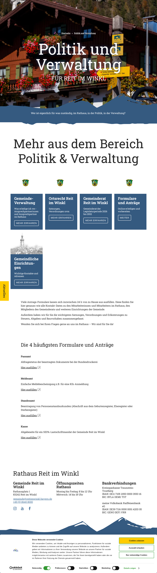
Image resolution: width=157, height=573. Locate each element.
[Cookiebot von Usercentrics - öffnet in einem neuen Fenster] (16, 568)
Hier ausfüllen (30, 367)
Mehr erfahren (27, 201)
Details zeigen (130, 568)
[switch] (70, 568)
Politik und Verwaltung (85, 33)
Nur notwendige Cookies (136, 555)
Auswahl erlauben (136, 548)
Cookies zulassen (136, 541)
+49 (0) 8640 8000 (23, 501)
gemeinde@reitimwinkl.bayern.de (32, 498)
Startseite (65, 33)
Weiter (130, 201)
